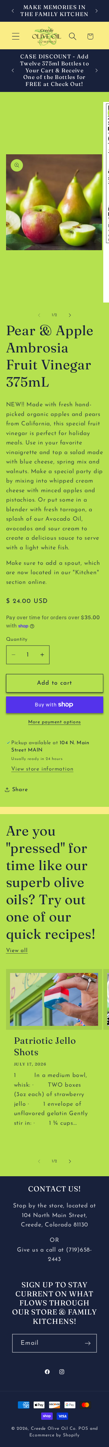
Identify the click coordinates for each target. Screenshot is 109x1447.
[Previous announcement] (12, 11)
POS (83, 1428)
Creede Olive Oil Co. (54, 1428)
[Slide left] (39, 315)
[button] (15, 36)
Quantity (17, 639)
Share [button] (20, 790)
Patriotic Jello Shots (45, 1046)
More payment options (54, 722)
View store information (42, 769)
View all (17, 951)
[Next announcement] (96, 11)
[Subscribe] (87, 1343)
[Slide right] (70, 315)
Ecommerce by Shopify (54, 1435)
